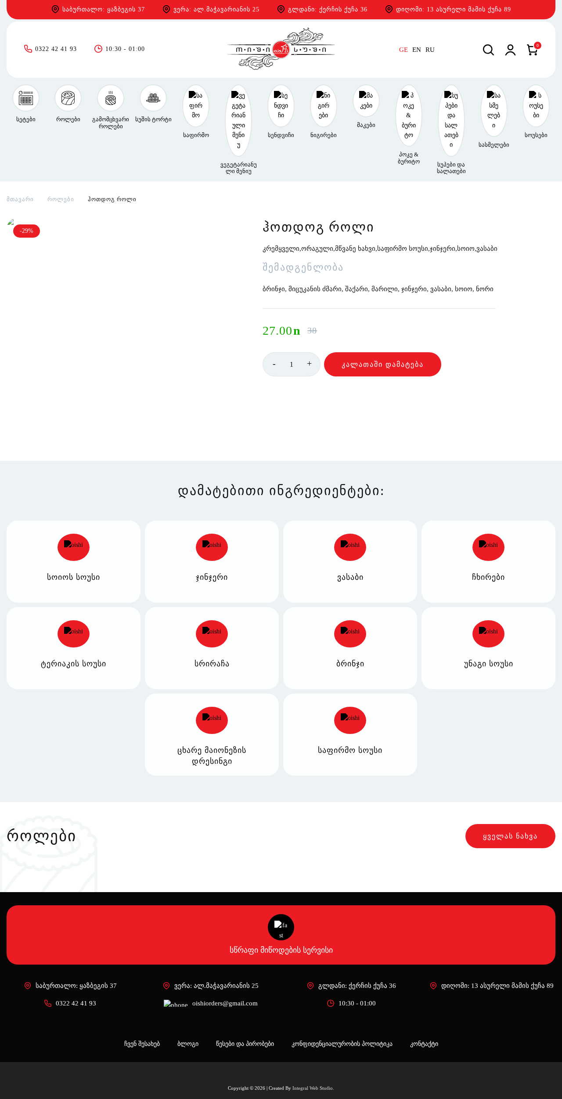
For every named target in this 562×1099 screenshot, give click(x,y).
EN (416, 50)
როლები (60, 199)
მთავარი (20, 199)
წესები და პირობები (245, 1044)
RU (430, 50)
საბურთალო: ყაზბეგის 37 (103, 9)
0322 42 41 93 (56, 49)
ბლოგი (187, 1044)
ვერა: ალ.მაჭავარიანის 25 (216, 9)
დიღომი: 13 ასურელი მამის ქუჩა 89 (453, 9)
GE (403, 50)
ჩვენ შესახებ (142, 1044)
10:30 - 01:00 (125, 49)
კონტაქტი (424, 1044)
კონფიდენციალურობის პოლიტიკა (342, 1044)
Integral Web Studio (312, 1088)
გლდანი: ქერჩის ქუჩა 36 (327, 9)
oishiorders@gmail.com (225, 1003)
